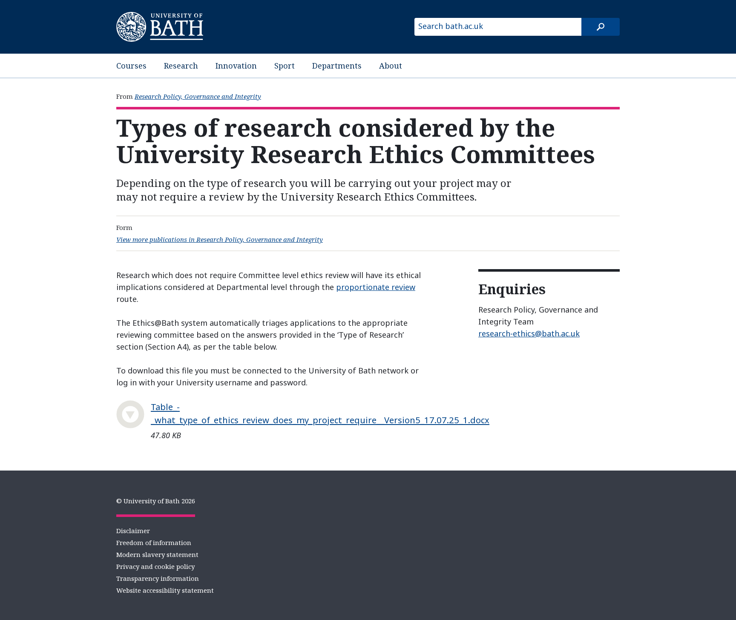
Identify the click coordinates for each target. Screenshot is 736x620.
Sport (284, 65)
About (390, 65)
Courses (131, 65)
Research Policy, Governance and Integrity (198, 96)
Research (181, 65)
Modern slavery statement (157, 554)
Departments (337, 65)
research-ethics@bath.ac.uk (529, 333)
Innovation (236, 65)
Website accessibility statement (165, 590)
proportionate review (375, 287)
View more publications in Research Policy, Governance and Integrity (219, 239)
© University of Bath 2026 (155, 501)
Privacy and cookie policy (155, 566)
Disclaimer (133, 530)
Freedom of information (153, 542)
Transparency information (157, 578)
